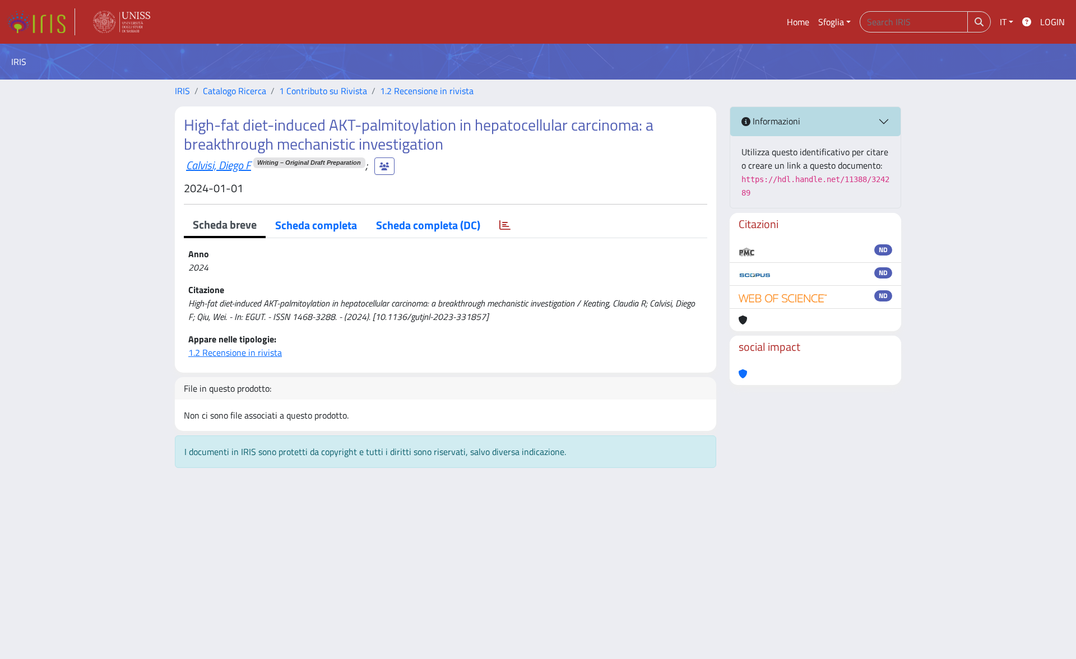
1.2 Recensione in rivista (427, 91)
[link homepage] (41, 21)
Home (798, 22)
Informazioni (775, 121)
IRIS (182, 91)
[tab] (505, 225)
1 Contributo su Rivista (323, 91)
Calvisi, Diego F (218, 165)
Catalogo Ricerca (234, 91)
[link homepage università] (121, 21)
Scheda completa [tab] (316, 225)
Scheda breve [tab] (225, 224)
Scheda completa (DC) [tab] (428, 225)
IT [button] (1003, 22)
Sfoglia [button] (831, 22)
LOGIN (1052, 22)
